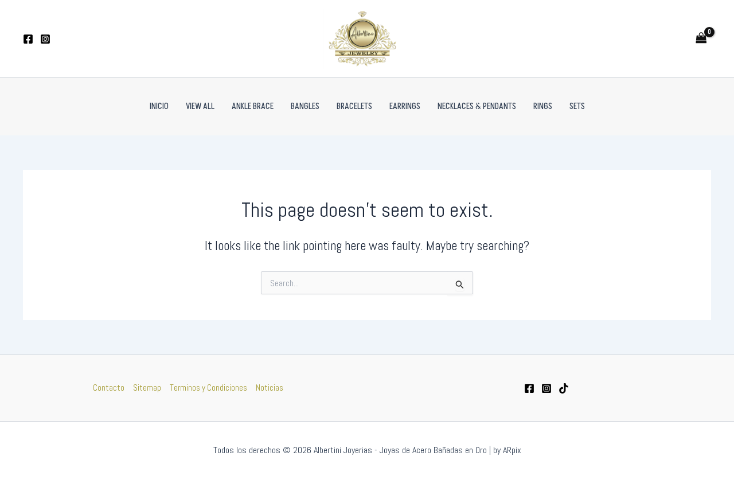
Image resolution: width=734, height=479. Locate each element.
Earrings (404, 106)
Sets (577, 106)
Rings (542, 106)
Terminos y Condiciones (208, 387)
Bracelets (354, 106)
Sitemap (147, 387)
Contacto (108, 387)
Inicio (159, 106)
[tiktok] (564, 388)
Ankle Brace (253, 106)
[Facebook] (28, 39)
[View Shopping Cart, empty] (701, 39)
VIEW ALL (200, 106)
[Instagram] (45, 39)
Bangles (305, 106)
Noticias (269, 387)
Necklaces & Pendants (477, 106)
